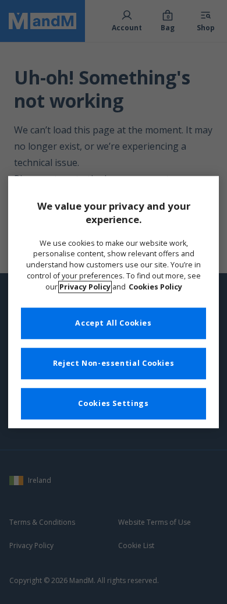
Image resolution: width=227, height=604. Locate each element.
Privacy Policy (85, 287)
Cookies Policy (155, 287)
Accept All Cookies (113, 323)
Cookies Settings (113, 403)
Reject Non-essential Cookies (114, 363)
